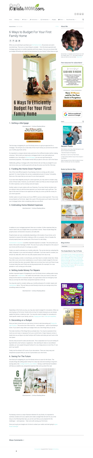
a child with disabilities (50, 316)
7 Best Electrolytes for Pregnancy (68, 152)
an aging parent (37, 316)
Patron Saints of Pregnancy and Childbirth (70, 256)
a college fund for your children (28, 364)
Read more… (79, 57)
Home (10, 19)
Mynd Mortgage (30, 157)
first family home (36, 45)
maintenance (21, 275)
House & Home (12, 26)
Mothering (16, 19)
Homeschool (34, 19)
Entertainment (45, 19)
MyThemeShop (55, 449)
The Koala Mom (37, 449)
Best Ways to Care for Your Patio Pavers (70, 154)
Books (61, 19)
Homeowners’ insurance (16, 242)
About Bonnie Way (70, 19)
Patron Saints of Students (76, 257)
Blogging (54, 19)
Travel (25, 19)
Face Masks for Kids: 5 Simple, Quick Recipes (72, 254)
